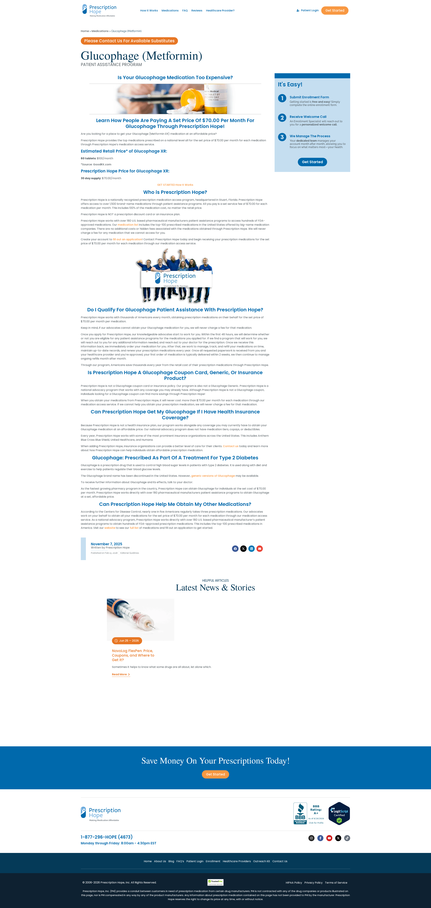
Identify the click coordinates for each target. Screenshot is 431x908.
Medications (170, 10)
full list (134, 528)
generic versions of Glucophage (213, 476)
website (109, 528)
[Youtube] (329, 838)
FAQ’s (180, 861)
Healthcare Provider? (220, 10)
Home (85, 31)
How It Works (149, 10)
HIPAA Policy (294, 883)
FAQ (185, 10)
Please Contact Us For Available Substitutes (129, 41)
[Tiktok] (347, 838)
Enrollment (213, 861)
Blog (171, 861)
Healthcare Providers (237, 861)
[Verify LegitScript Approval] (339, 824)
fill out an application (127, 239)
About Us (160, 861)
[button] (235, 548)
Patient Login (194, 861)
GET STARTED (166, 185)
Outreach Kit (261, 861)
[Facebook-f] (320, 838)
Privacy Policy (313, 883)
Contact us (230, 446)
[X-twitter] (338, 838)
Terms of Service (336, 883)
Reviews (196, 10)
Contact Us (279, 861)
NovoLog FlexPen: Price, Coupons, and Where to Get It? (133, 655)
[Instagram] (311, 838)
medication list (128, 225)
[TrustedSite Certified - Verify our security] (215, 885)
